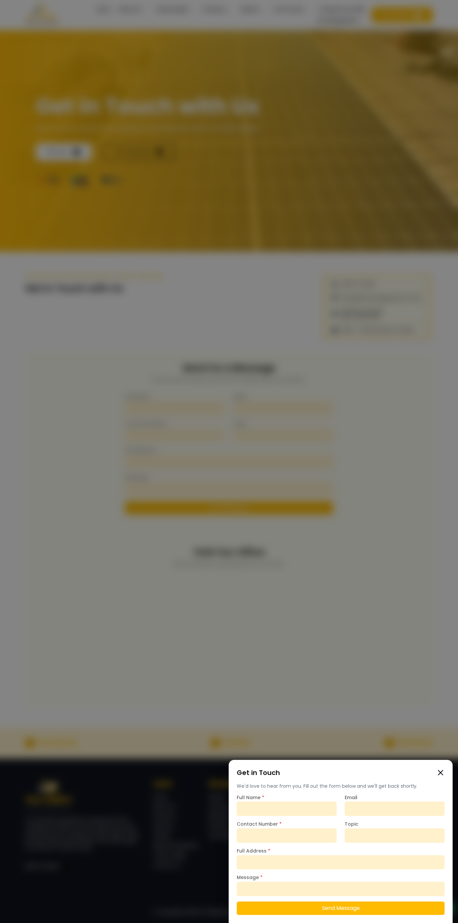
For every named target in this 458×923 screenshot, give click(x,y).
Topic (351, 824)
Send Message (341, 908)
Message (250, 877)
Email (351, 797)
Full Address (253, 851)
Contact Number (259, 824)
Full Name (250, 797)
